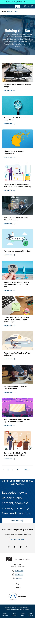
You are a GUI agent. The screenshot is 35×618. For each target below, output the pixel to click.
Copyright (14, 607)
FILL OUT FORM (15, 539)
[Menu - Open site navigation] (3, 6)
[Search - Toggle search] (9, 6)
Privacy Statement (14, 614)
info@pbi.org (19, 578)
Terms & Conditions (5, 614)
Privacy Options (31, 614)
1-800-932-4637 (19, 571)
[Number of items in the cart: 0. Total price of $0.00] (25, 6)
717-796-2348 (19, 574)
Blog (17, 584)
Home (4, 11)
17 (18, 469)
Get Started (15, 521)
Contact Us (17, 588)
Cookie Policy (23, 614)
